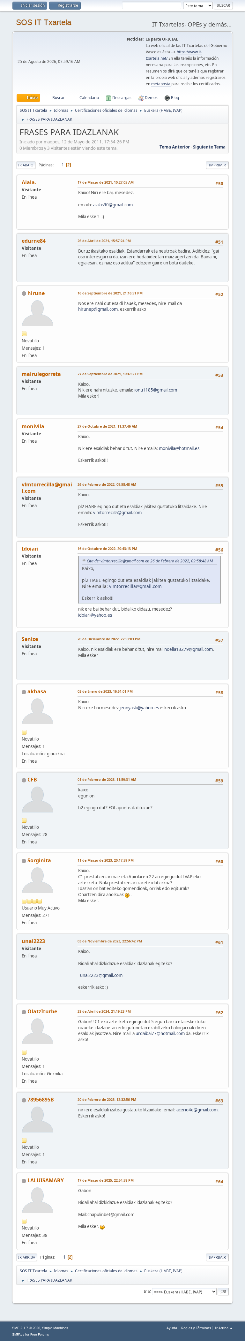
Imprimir (217, 165)
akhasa (36, 691)
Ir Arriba (26, 1257)
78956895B (40, 1099)
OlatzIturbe (42, 1011)
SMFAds (18, 1334)
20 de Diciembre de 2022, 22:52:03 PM (109, 638)
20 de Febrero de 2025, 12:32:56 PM (107, 1099)
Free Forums (39, 1334)
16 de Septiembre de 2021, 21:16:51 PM (110, 293)
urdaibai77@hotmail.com (160, 1033)
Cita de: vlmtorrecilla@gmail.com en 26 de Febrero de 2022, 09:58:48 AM (150, 561)
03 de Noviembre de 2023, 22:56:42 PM (110, 941)
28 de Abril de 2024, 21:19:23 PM (104, 1011)
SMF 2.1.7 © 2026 (26, 1328)
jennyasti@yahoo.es (139, 708)
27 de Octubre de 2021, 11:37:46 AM (107, 426)
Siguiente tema (209, 147)
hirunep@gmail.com (98, 309)
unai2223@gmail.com (101, 975)
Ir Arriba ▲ (224, 1327)
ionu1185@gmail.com (155, 390)
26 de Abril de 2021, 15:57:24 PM (104, 240)
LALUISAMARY (45, 1180)
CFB (32, 779)
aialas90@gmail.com (113, 205)
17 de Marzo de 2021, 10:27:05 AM (106, 182)
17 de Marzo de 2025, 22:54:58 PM (106, 1180)
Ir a (147, 1291)
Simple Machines (55, 1328)
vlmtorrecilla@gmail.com (117, 512)
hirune (36, 293)
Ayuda (172, 1327)
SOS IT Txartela (43, 22)
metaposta (161, 84)
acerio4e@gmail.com (197, 1110)
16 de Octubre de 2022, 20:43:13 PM (107, 548)
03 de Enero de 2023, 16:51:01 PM (105, 691)
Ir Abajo (25, 165)
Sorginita (39, 860)
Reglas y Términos (196, 1327)
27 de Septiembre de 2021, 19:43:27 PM (110, 373)
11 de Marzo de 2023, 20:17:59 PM (106, 860)
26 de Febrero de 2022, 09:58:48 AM (107, 484)
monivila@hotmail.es (179, 448)
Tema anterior (175, 147)
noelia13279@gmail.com (188, 649)
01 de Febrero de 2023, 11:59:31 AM (107, 779)
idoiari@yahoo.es (95, 615)
